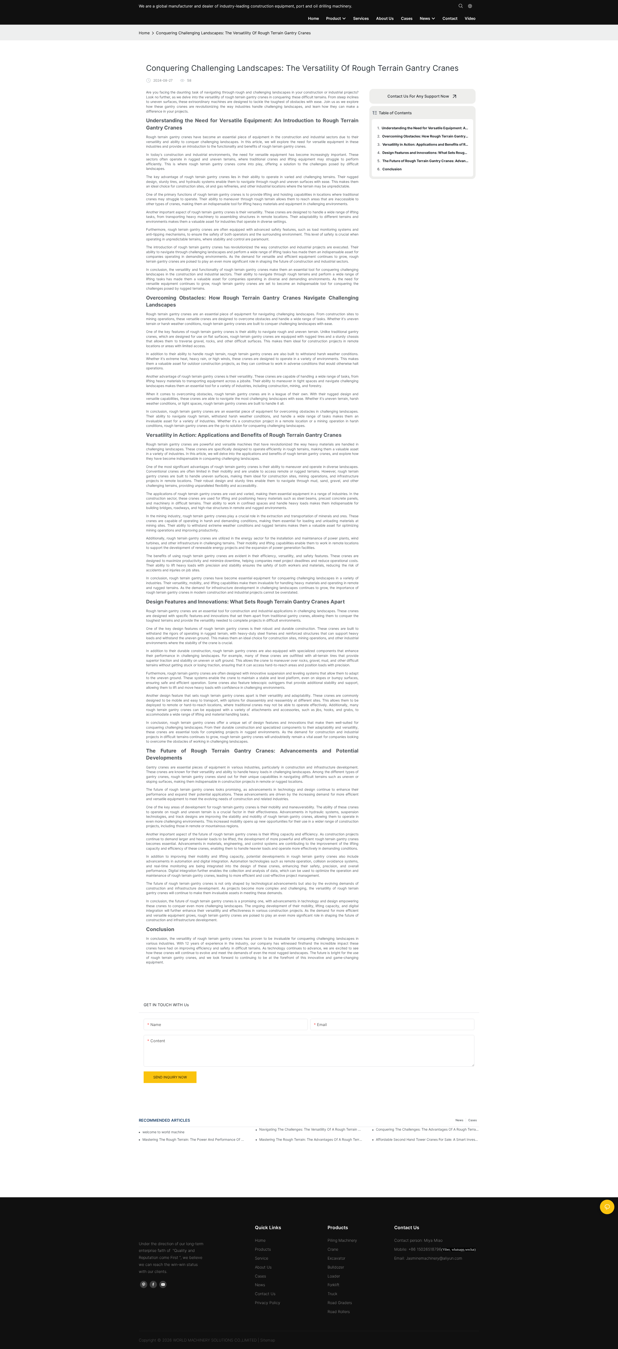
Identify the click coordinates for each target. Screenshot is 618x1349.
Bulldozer (336, 1267)
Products (263, 1249)
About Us (263, 1267)
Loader (334, 1276)
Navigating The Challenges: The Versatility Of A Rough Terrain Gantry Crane (311, 1129)
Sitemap (267, 1340)
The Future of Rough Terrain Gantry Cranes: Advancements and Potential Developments (425, 161)
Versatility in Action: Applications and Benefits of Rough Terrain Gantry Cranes (425, 144)
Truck (332, 1293)
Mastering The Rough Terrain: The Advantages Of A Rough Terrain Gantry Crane (311, 1139)
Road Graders (340, 1302)
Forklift (333, 1284)
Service (261, 1258)
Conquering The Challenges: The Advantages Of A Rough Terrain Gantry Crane (427, 1129)
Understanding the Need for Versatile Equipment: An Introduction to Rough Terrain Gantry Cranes (425, 128)
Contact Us (265, 1293)
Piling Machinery (342, 1240)
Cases (472, 1120)
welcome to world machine (163, 1132)
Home (144, 32)
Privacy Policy (267, 1302)
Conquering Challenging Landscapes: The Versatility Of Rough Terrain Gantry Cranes (233, 32)
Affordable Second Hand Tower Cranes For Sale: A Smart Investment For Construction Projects (427, 1139)
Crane (333, 1249)
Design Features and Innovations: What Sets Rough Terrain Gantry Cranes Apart (425, 153)
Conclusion (392, 169)
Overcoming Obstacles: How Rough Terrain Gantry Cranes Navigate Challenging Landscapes (425, 136)
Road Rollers (339, 1311)
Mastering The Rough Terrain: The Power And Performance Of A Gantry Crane (194, 1139)
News (459, 1120)
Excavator (336, 1258)
